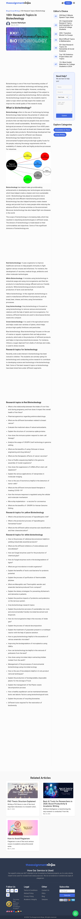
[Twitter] (16, 890)
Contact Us (45, 890)
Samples (45, 899)
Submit (64, 115)
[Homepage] (18, 2)
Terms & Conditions (30, 890)
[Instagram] (12, 890)
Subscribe (67, 895)
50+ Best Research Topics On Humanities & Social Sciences (66, 48)
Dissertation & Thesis (62, 130)
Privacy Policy (29, 896)
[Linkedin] (8, 890)
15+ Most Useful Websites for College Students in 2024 (67, 64)
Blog (7, 11)
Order (68, 3)
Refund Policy (29, 893)
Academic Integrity (30, 899)
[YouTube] (8, 895)
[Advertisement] (28, 67)
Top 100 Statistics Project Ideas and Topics (66, 57)
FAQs (43, 893)
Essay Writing (15, 11)
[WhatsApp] (75, 913)
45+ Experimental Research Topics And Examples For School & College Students (66, 25)
